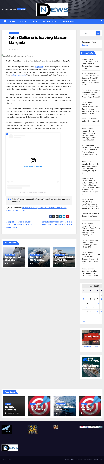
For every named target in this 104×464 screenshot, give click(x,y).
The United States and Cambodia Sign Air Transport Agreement (90, 242)
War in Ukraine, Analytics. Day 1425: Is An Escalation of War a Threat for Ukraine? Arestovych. (90, 166)
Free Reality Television (91, 347)
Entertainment (69, 21)
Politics (23, 21)
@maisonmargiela (18, 75)
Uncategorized (60, 404)
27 (94, 311)
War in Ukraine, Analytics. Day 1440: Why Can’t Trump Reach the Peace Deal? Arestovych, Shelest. (91, 228)
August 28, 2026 (38, 413)
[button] (101, 21)
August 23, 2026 (89, 413)
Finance (35, 21)
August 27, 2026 (63, 413)
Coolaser (85, 45)
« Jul (83, 322)
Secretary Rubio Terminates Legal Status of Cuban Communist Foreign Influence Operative (91, 149)
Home (12, 21)
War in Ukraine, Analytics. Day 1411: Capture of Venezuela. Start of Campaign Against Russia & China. (91, 106)
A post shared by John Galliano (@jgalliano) (31, 192)
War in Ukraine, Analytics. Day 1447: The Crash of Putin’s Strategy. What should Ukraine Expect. (91, 256)
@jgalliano (39, 67)
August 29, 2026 (13, 413)
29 (101, 311)
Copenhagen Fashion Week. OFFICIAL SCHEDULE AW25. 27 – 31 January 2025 (21, 224)
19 (91, 307)
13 (94, 303)
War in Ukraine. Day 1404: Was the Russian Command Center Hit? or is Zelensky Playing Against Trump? (91, 78)
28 (98, 311)
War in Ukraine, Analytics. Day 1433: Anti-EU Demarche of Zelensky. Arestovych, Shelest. (90, 204)
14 (98, 303)
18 (87, 307)
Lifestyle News (50, 21)
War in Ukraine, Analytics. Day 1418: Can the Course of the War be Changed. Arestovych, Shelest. (90, 133)
